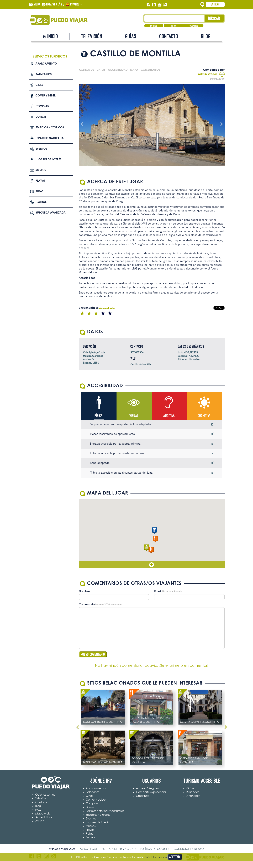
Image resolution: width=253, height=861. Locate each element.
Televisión (91, 36)
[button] (154, 530)
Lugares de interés (48, 159)
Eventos (41, 148)
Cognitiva (204, 415)
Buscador (192, 792)
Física (99, 415)
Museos (40, 170)
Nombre (84, 591)
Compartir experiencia (151, 792)
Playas (40, 180)
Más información (156, 857)
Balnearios (43, 74)
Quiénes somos (45, 794)
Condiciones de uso (188, 849)
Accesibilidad (44, 817)
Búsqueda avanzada (50, 212)
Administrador (207, 74)
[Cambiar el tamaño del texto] (61, 4)
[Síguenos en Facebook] (148, 4)
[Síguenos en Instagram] (159, 4)
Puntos (153, 25)
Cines (39, 85)
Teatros (40, 202)
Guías (130, 36)
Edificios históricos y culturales (105, 811)
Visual (134, 415)
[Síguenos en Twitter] (154, 4)
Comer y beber (45, 95)
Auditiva (169, 415)
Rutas (173, 25)
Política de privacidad (119, 849)
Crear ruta (143, 795)
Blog (206, 36)
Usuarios (194, 25)
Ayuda (37, 4)
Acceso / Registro (147, 788)
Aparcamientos (96, 788)
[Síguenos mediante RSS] (165, 4)
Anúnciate (193, 795)
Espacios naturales (49, 138)
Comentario (87, 604)
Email (157, 591)
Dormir (40, 116)
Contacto (168, 36)
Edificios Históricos (49, 127)
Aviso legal (88, 849)
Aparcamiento (46, 63)
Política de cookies (154, 849)
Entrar (215, 4)
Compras (42, 106)
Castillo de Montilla (140, 364)
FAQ (38, 809)
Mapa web (51, 4)
